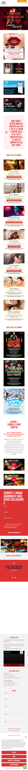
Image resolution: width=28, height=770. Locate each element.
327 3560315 (9, 27)
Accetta (14, 752)
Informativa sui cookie (10, 768)
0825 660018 (18, 25)
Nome (5, 506)
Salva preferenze (14, 765)
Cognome (6, 512)
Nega (14, 756)
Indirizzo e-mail (8, 518)
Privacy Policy (18, 768)
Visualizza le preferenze (14, 760)
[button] (26, 737)
